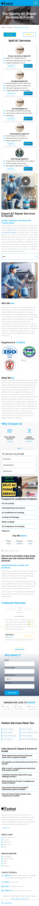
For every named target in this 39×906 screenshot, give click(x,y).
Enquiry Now (19, 285)
